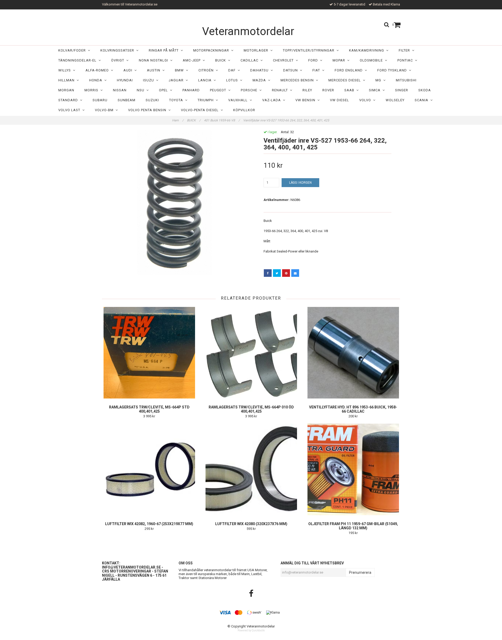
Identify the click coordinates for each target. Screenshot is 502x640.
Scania (422, 100)
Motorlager (257, 50)
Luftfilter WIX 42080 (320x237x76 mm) (251, 524)
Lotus (233, 80)
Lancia (206, 80)
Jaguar (177, 80)
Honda (96, 80)
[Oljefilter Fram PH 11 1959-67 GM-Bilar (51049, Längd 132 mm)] (353, 469)
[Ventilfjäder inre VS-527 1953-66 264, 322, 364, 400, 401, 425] (174, 202)
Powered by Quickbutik (251, 630)
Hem (178, 120)
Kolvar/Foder (73, 50)
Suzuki (152, 100)
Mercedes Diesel (345, 80)
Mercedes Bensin (298, 80)
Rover (328, 90)
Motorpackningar (212, 50)
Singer (401, 90)
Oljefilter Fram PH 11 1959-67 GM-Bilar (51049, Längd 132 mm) (353, 526)
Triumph (207, 100)
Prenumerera (360, 572)
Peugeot (219, 90)
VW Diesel (339, 100)
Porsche (250, 90)
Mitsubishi (406, 80)
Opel (164, 90)
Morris (92, 90)
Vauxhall (239, 100)
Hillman (67, 80)
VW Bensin (306, 100)
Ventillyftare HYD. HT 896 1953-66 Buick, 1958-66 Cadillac (353, 409)
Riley (307, 90)
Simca (376, 90)
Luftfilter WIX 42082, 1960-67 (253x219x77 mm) (149, 524)
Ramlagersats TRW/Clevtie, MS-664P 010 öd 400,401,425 (251, 409)
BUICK (221, 60)
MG (379, 80)
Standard (69, 100)
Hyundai (125, 80)
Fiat (317, 70)
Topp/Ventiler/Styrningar (309, 50)
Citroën (207, 70)
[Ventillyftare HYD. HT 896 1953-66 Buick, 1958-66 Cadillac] (353, 352)
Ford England (350, 70)
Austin (154, 70)
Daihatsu (260, 70)
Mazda (260, 80)
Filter (405, 50)
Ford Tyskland (393, 70)
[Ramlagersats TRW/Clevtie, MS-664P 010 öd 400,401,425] (251, 352)
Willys (65, 70)
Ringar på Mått (165, 50)
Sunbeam (126, 100)
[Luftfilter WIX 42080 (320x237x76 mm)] (251, 469)
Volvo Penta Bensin (148, 110)
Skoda (424, 90)
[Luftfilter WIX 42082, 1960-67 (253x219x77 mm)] (149, 469)
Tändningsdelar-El (78, 60)
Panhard (191, 90)
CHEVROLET (284, 60)
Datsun (291, 70)
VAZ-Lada (272, 100)
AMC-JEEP (193, 60)
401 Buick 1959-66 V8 (222, 120)
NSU (141, 90)
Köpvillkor (244, 110)
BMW (180, 70)
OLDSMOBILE (372, 60)
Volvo (366, 100)
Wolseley (395, 100)
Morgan (66, 90)
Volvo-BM (105, 110)
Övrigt (118, 60)
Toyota (177, 100)
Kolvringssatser (118, 50)
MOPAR (340, 60)
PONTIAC (406, 60)
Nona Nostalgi (154, 60)
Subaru (100, 100)
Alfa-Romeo (98, 70)
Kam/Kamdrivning (367, 50)
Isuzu (149, 80)
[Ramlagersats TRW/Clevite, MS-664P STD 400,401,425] (149, 352)
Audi (128, 70)
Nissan (120, 90)
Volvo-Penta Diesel (201, 110)
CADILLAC (250, 60)
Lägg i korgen (300, 182)
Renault (281, 90)
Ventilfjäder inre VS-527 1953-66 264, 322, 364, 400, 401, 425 (286, 120)
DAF (233, 70)
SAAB (350, 90)
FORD (314, 60)
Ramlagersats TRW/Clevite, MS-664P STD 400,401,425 (149, 409)
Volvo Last (70, 110)
